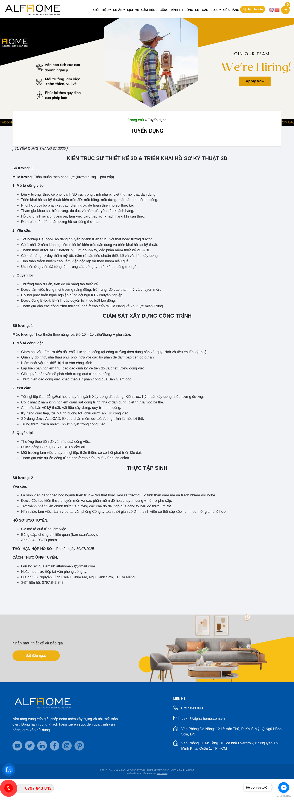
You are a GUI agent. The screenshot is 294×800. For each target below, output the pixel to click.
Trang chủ (136, 120)
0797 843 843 (192, 708)
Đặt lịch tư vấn (253, 9)
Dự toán (201, 10)
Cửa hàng (231, 10)
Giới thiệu (101, 10)
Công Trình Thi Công (176, 10)
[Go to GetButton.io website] (284, 795)
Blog (214, 10)
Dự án (117, 10)
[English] (271, 10)
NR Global (162, 773)
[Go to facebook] (283, 787)
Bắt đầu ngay (36, 655)
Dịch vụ (133, 10)
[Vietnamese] (277, 10)
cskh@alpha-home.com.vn (203, 719)
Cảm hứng (149, 10)
